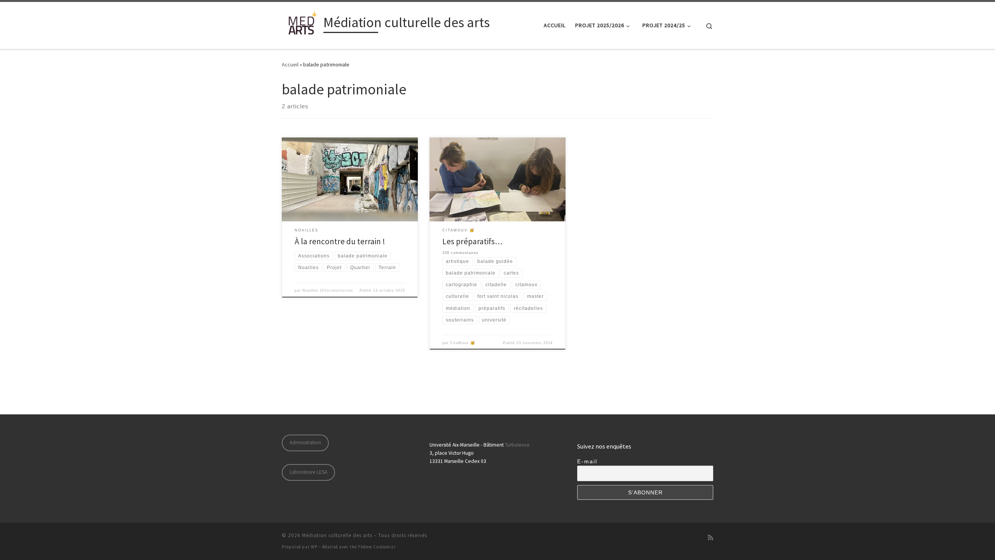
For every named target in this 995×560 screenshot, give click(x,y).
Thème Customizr (377, 547)
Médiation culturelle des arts (337, 535)
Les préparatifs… (472, 241)
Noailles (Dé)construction (327, 290)
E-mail (587, 461)
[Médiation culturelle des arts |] (301, 24)
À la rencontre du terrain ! (340, 241)
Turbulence (517, 445)
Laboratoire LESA (308, 472)
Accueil (290, 64)
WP (314, 547)
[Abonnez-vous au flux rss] (710, 538)
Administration (305, 442)
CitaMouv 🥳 (462, 343)
